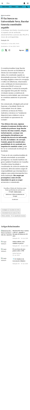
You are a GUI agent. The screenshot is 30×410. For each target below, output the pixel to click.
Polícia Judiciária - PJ (7, 215)
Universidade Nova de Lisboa (9, 212)
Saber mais (17, 192)
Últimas (14, 6)
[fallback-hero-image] (6, 233)
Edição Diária (5, 6)
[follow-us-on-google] (27, 50)
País (19, 212)
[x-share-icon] (6, 51)
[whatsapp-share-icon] (2, 51)
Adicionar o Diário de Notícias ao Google (15, 195)
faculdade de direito (15, 209)
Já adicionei (15, 199)
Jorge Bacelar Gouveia (19, 215)
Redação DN (5, 40)
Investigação (5, 209)
